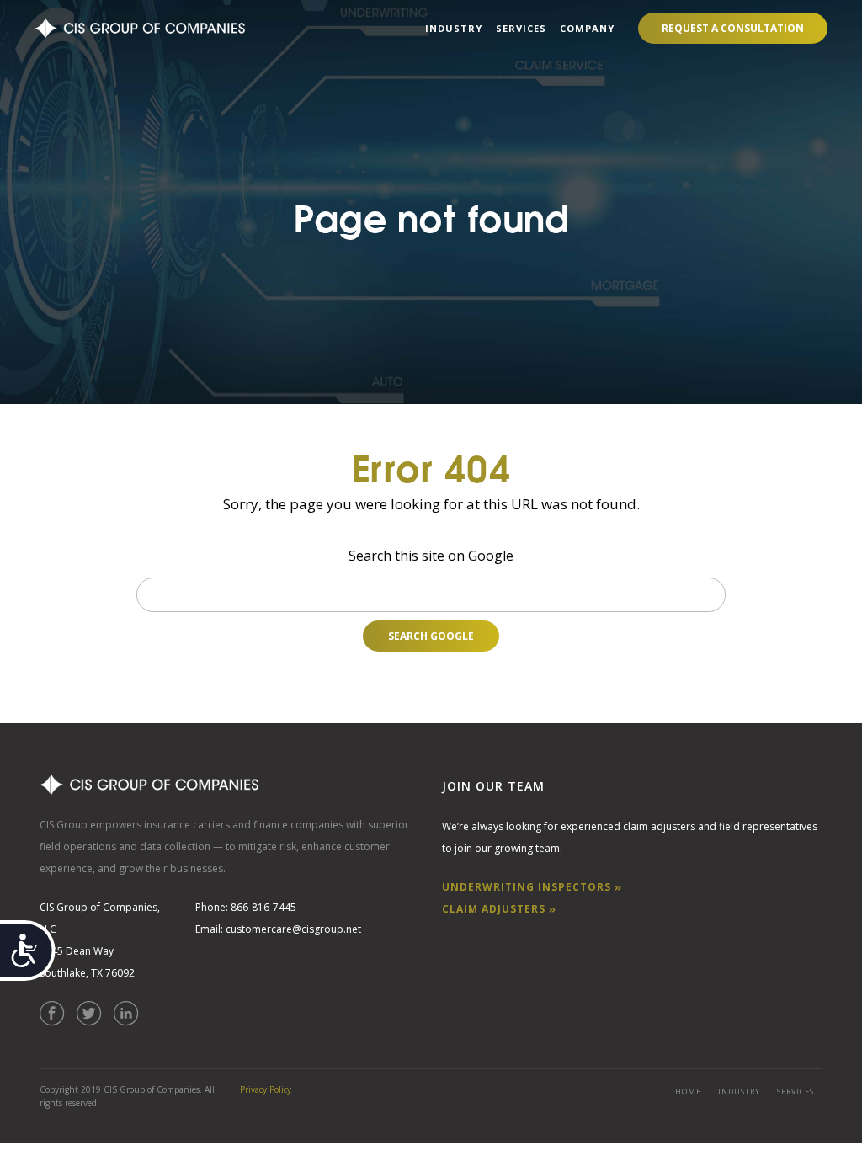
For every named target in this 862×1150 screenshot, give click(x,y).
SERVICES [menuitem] (521, 28)
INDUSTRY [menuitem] (453, 28)
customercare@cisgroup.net (293, 929)
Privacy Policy (265, 1089)
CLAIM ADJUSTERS (495, 909)
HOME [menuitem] (688, 1091)
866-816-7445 (263, 907)
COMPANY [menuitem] (587, 28)
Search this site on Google (431, 555)
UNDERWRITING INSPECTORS (528, 887)
